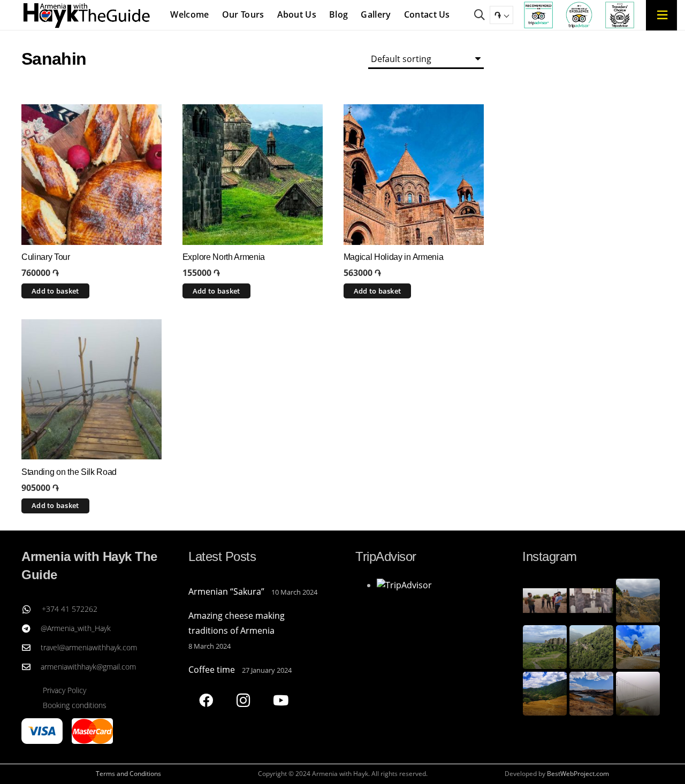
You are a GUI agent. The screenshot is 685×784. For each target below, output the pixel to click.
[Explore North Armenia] (252, 174)
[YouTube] (280, 700)
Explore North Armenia (223, 257)
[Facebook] (205, 700)
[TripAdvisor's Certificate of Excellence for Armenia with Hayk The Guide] (579, 15)
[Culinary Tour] (91, 174)
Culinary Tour (45, 257)
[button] (479, 15)
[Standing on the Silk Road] (91, 389)
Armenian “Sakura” (226, 591)
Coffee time (211, 669)
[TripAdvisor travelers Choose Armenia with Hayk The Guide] (619, 15)
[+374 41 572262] (31, 609)
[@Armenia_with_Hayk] (31, 628)
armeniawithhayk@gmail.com (88, 667)
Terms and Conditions (128, 773)
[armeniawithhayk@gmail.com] (31, 667)
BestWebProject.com (578, 773)
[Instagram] (243, 700)
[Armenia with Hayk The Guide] (87, 15)
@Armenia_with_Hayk (76, 628)
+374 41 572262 (69, 609)
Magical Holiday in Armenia (394, 257)
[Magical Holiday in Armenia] (414, 174)
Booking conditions (74, 705)
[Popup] (662, 15)
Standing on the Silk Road (69, 471)
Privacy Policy (64, 690)
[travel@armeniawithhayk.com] (31, 647)
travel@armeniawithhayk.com (89, 647)
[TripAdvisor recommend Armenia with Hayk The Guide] (538, 15)
